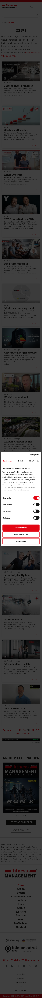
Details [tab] (20, 461)
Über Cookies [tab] (34, 461)
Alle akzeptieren (21, 527)
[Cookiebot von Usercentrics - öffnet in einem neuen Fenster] (30, 455)
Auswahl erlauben (21, 534)
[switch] (36, 504)
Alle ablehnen (21, 541)
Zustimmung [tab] (7, 461)
